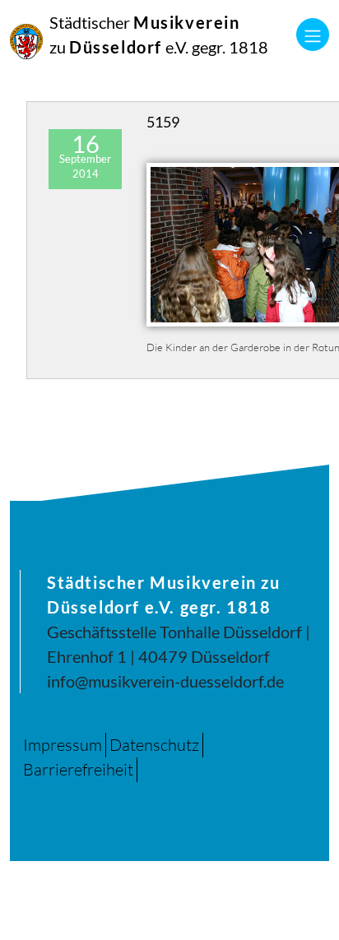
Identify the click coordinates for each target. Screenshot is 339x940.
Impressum (62, 744)
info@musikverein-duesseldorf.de (165, 681)
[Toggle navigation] (312, 34)
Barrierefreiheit (78, 769)
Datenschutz (154, 744)
